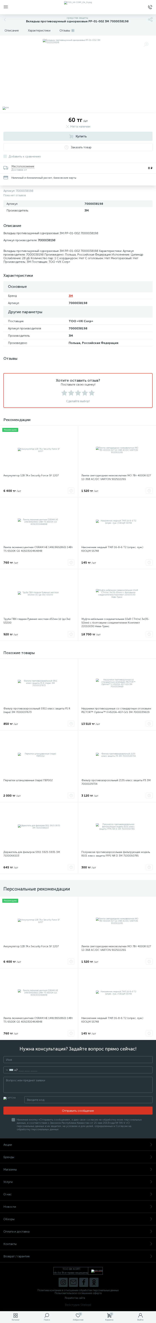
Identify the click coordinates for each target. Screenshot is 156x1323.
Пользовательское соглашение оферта (78, 1293)
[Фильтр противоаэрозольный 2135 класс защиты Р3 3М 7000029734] (116, 755)
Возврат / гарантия (16, 1256)
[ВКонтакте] (73, 1282)
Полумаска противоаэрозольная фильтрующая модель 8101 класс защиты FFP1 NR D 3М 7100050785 (115, 853)
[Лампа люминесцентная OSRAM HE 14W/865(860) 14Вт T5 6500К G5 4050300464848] (38, 522)
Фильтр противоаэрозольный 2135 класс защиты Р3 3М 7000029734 (116, 782)
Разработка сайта (75, 1297)
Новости (9, 1206)
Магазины (10, 1169)
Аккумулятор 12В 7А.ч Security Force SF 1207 (31, 475)
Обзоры (8, 1219)
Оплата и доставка (16, 1231)
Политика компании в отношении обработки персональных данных (78, 1290)
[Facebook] (83, 1282)
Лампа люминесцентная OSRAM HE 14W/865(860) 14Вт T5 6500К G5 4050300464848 (38, 549)
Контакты (10, 1244)
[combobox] (11, 1070)
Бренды (8, 1157)
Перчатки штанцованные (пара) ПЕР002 (28, 780)
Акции (7, 1144)
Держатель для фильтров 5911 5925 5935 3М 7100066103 (31, 853)
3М (71, 296)
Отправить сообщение (78, 1110)
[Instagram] (63, 1282)
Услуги (8, 1182)
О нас (7, 1194)
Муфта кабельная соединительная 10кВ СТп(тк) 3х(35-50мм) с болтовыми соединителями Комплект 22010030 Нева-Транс (115, 622)
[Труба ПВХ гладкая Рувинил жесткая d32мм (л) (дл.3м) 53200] (38, 594)
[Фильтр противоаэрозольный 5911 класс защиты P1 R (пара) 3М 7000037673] (38, 683)
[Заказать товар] (71, 491)
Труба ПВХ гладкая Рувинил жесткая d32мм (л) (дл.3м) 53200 (36, 620)
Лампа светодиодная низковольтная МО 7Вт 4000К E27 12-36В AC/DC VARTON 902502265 (116, 477)
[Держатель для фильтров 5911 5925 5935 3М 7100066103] (38, 827)
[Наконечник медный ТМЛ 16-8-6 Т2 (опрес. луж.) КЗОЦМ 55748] (116, 522)
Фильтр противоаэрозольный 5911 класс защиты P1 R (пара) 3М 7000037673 (36, 710)
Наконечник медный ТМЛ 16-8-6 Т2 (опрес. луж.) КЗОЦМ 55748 (112, 549)
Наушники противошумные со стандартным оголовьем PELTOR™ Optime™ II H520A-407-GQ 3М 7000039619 (116, 710)
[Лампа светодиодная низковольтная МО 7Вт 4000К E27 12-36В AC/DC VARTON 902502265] (116, 450)
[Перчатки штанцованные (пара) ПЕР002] (38, 755)
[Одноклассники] (94, 1282)
